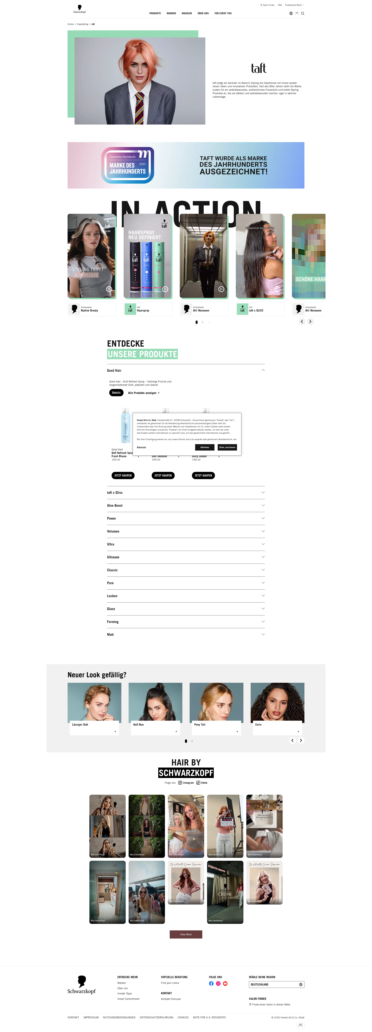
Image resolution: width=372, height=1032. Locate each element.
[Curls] (277, 709)
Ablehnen (205, 447)
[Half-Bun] (155, 709)
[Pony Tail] (216, 709)
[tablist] (196, 321)
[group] (197, 270)
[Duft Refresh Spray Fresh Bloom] (125, 441)
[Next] (310, 321)
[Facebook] (211, 983)
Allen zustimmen (227, 447)
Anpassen (141, 447)
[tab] (197, 322)
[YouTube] (225, 983)
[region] (187, 434)
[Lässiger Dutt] (94, 709)
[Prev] (301, 321)
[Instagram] (218, 983)
